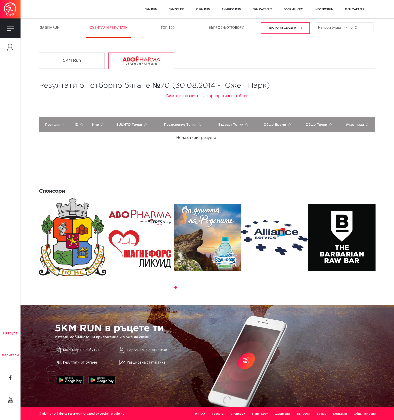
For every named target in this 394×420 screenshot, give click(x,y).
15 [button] (244, 287)
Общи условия (365, 413)
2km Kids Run (231, 9)
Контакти (340, 413)
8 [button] (204, 287)
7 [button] (198, 287)
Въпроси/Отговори (226, 28)
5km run (151, 9)
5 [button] (187, 287)
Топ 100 (168, 28)
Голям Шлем (293, 9)
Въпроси (303, 413)
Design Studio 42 (112, 413)
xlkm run (203, 9)
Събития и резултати (109, 28)
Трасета (217, 413)
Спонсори (237, 413)
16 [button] (250, 287)
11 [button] (221, 287)
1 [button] (164, 287)
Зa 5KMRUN (50, 28)
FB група (10, 333)
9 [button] (210, 287)
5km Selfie (176, 9)
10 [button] (216, 287)
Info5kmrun (324, 9)
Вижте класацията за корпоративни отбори (207, 96)
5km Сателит (262, 9)
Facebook (10, 378)
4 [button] (181, 287)
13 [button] (233, 287)
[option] (72, 237)
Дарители (10, 355)
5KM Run (72, 60)
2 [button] (170, 287)
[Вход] (10, 47)
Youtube (10, 400)
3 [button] (175, 287)
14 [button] (239, 287)
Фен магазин (355, 9)
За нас (321, 413)
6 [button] (193, 287)
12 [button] (227, 287)
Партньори (260, 413)
